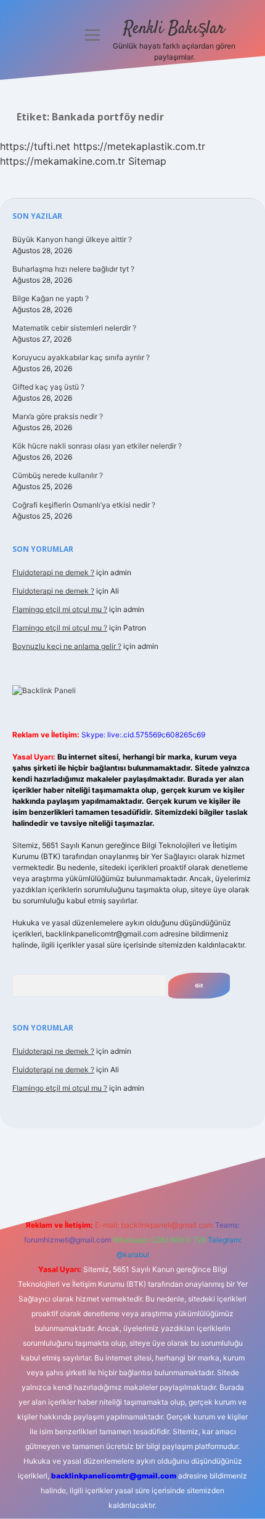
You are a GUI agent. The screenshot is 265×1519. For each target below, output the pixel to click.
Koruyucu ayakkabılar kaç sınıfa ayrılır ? (81, 357)
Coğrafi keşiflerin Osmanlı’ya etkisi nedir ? (83, 504)
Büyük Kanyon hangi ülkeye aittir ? (72, 239)
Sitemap (147, 161)
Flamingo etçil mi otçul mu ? (59, 609)
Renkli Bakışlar (174, 29)
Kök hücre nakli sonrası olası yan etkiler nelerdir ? (97, 445)
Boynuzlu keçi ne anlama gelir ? (66, 646)
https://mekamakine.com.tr (62, 161)
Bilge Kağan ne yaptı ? (50, 298)
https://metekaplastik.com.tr (139, 146)
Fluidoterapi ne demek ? (53, 572)
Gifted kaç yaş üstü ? (48, 386)
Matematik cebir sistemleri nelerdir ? (74, 327)
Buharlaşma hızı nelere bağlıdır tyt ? (73, 268)
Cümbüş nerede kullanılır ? (57, 475)
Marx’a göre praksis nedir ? (57, 416)
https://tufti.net (35, 146)
